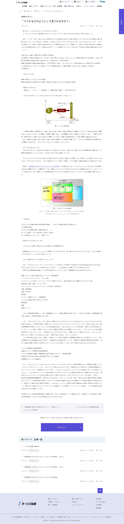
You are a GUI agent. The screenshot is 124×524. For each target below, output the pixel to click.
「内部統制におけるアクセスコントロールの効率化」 (42, 477)
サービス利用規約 (106, 517)
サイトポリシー (95, 517)
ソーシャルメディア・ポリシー (80, 517)
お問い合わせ (121, 22)
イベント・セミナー (89, 6)
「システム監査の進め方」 (32, 446)
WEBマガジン (37, 11)
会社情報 (24, 6)
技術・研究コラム (69, 6)
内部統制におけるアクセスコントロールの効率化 (44, 166)
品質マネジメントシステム (32, 517)
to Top (100, 490)
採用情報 (99, 6)
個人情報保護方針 (18, 517)
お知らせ (78, 6)
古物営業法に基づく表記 (63, 517)
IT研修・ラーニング (45, 6)
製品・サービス (33, 6)
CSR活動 (98, 504)
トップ (20, 11)
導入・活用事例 (57, 6)
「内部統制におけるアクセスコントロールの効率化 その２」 (44, 467)
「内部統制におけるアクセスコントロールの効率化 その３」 (44, 456)
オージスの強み (100, 501)
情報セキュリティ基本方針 (48, 517)
